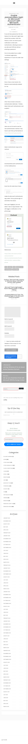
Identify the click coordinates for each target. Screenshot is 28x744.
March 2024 (6, 562)
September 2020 (7, 659)
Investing (5, 477)
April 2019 (5, 703)
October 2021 (6, 630)
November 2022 (7, 597)
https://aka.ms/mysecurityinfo (12, 133)
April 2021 (5, 644)
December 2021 (6, 624)
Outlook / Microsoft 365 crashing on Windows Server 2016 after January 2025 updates (14, 281)
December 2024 (7, 538)
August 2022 (6, 606)
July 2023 (5, 579)
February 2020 (6, 680)
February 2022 (6, 618)
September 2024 (7, 547)
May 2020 (5, 671)
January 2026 (6, 518)
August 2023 (6, 577)
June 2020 (5, 668)
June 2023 (5, 582)
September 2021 (7, 632)
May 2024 (5, 556)
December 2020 (7, 653)
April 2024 (5, 559)
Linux (4, 480)
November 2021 (7, 627)
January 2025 (6, 535)
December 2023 (7, 571)
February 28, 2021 (13, 27)
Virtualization (7, 494)
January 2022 (6, 621)
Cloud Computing (7, 468)
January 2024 (6, 568)
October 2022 (6, 600)
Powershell (6, 486)
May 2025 (5, 526)
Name (8, 319)
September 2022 (7, 603)
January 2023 (6, 591)
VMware (5, 497)
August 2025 (6, 524)
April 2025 (5, 529)
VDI (4, 491)
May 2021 (5, 641)
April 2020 (5, 674)
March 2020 (6, 677)
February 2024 (6, 565)
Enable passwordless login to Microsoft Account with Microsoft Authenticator (14, 20)
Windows (5, 500)
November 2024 (7, 541)
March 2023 (6, 588)
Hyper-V (5, 474)
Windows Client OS (8, 503)
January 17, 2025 (13, 283)
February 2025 (6, 532)
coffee (5, 400)
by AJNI (13, 29)
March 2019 (6, 706)
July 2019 (5, 694)
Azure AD (10, 267)
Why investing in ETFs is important (14, 412)
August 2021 (6, 635)
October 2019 (6, 685)
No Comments (13, 31)
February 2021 (6, 650)
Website (6, 333)
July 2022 (5, 609)
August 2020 (6, 662)
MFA (14, 267)
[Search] (21, 388)
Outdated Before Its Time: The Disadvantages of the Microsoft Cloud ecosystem (14, 296)
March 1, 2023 (14, 298)
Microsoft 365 (14, 13)
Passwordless (8, 269)
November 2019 (7, 683)
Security (5, 488)
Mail (8, 326)
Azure (4, 459)
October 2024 (6, 544)
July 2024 (5, 550)
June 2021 (5, 638)
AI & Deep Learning (7, 456)
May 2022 (5, 615)
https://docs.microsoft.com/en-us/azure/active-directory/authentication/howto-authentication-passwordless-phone (13, 258)
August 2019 (6, 691)
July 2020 (5, 665)
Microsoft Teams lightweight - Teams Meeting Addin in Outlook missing (14, 288)
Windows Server (7, 506)
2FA (6, 267)
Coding (5, 471)
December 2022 (7, 594)
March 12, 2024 (14, 291)
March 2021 (6, 647)
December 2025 (7, 521)
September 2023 (7, 574)
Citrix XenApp (6, 462)
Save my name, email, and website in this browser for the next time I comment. (12, 343)
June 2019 (5, 697)
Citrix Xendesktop (8, 465)
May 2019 (5, 700)
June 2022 (5, 612)
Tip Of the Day (15, 269)
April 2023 (5, 585)
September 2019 (7, 688)
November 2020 (7, 656)
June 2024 (5, 553)
